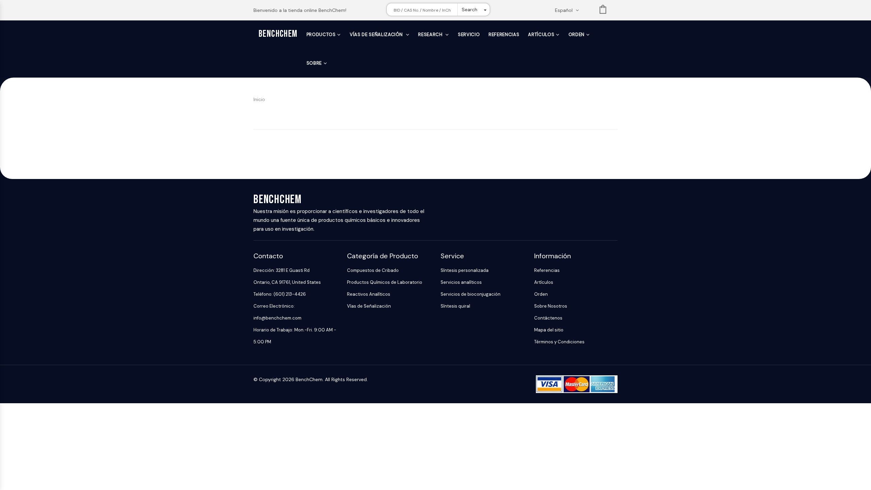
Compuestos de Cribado (373, 270)
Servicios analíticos (461, 282)
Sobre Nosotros (550, 306)
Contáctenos (548, 318)
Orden (577, 34)
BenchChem (278, 33)
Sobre (314, 63)
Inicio (259, 99)
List (602, 10)
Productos (321, 34)
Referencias (504, 34)
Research (431, 34)
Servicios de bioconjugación (470, 294)
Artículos (541, 34)
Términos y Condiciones (559, 342)
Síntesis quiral (455, 306)
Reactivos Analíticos (368, 294)
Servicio (469, 34)
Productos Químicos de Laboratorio (384, 282)
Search (469, 9)
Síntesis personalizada (465, 270)
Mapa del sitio (548, 330)
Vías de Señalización (377, 34)
